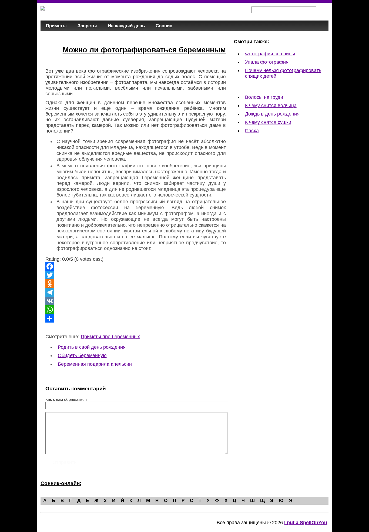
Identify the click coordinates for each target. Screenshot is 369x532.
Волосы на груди (264, 97)
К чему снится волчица (271, 105)
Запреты (87, 25)
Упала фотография (267, 62)
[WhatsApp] (135, 309)
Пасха (252, 130)
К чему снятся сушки (268, 122)
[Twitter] (135, 275)
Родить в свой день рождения (92, 347)
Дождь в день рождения (272, 114)
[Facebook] (135, 266)
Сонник (164, 25)
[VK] (135, 301)
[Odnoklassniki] (135, 283)
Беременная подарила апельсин (95, 364)
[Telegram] (135, 292)
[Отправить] (135, 318)
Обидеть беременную (82, 355)
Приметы (56, 25)
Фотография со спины (270, 53)
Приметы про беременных (110, 336)
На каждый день (126, 25)
